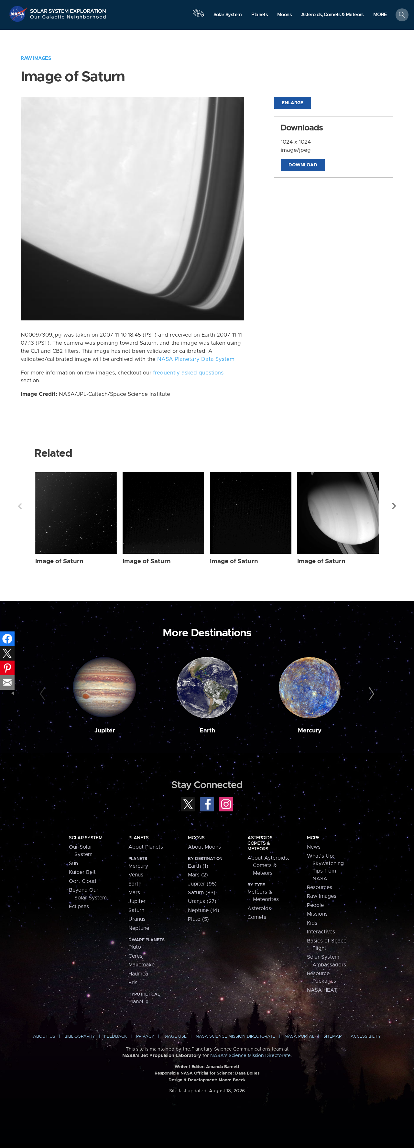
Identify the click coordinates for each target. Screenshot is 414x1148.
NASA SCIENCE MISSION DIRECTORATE (235, 1036)
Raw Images (36, 58)
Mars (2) (198, 874)
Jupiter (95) (202, 883)
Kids (312, 923)
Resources (319, 887)
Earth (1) (198, 866)
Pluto (134, 947)
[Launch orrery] (198, 16)
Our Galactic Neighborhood (68, 18)
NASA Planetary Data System (195, 359)
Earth (207, 731)
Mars (134, 892)
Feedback (115, 1036)
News (314, 847)
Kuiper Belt (82, 872)
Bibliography (79, 1036)
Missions (317, 914)
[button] (380, 15)
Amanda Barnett (222, 1067)
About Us (44, 1036)
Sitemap (332, 1036)
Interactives (321, 931)
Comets (256, 917)
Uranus (137, 919)
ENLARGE (292, 103)
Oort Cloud (82, 881)
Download (303, 165)
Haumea (138, 973)
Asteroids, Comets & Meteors (260, 843)
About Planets (145, 847)
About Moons (204, 847)
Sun (73, 863)
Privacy (145, 1036)
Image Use (175, 1036)
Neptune (138, 928)
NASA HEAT (322, 990)
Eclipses (79, 906)
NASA (19, 14)
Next (394, 506)
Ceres (135, 956)
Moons (196, 838)
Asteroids (259, 908)
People (315, 905)
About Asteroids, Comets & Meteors (268, 865)
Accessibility (366, 1036)
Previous (20, 506)
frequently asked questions (188, 372)
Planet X (138, 1001)
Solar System (85, 838)
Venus (135, 874)
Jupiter (104, 731)
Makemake (141, 964)
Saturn (136, 910)
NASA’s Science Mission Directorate (250, 1055)
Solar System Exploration (68, 9)
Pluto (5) (198, 919)
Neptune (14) (203, 910)
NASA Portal (299, 1036)
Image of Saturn (59, 561)
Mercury (309, 731)
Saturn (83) (201, 892)
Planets (138, 838)
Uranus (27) (202, 901)
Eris (132, 982)
